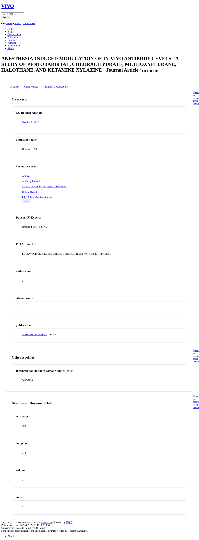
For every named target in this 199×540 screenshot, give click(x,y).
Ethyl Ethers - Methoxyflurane (37, 197)
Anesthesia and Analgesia (34, 334)
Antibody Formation (32, 181)
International (13, 45)
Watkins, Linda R (30, 122)
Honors (11, 40)
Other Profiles (31, 86)
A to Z (17, 23)
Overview (15, 86)
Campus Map (29, 23)
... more (26, 201)
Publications (13, 37)
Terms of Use (46, 522)
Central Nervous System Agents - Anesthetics (44, 186)
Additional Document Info (56, 86)
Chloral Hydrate (30, 192)
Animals (26, 176)
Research (11, 42)
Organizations (14, 34)
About (10, 48)
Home (9, 23)
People (10, 31)
